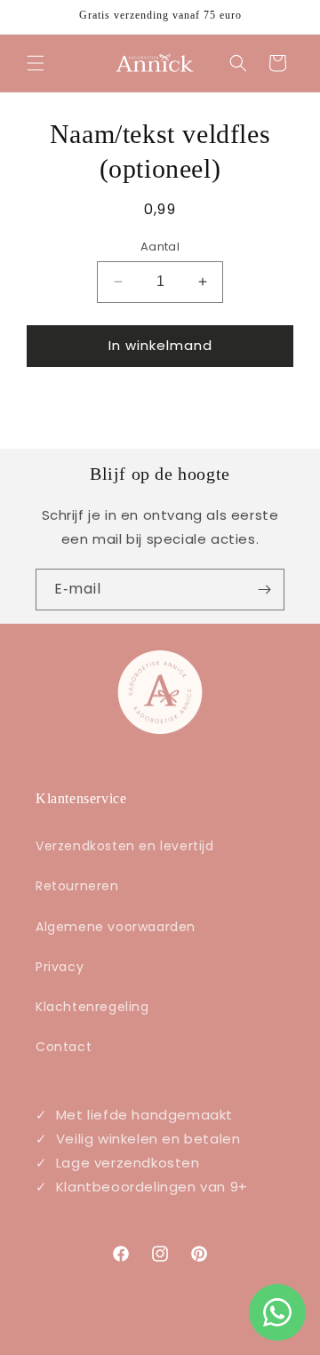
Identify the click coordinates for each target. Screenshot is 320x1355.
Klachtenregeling (92, 1007)
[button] (35, 63)
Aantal (160, 246)
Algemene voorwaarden (116, 927)
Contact (64, 1047)
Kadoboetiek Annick (182, 1340)
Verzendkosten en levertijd (125, 846)
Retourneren (77, 886)
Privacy (60, 967)
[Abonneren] (264, 589)
